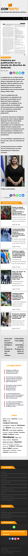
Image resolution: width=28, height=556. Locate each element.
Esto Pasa (4, 475)
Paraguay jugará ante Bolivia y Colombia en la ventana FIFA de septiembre (18, 296)
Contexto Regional (7, 500)
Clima (9, 421)
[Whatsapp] (17, 73)
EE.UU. (6, 430)
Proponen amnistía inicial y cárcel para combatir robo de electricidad (19, 316)
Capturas (14, 419)
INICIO (3, 511)
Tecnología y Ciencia (7, 496)
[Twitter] (20, 73)
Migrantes (15, 439)
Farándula (22, 432)
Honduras (8, 437)
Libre (19, 437)
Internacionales (5, 482)
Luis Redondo (7, 197)
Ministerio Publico (8, 442)
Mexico (9, 439)
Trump (19, 450)
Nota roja (4, 479)
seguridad (15, 448)
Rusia (5, 448)
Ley (16, 437)
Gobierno (11, 434)
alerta (4, 418)
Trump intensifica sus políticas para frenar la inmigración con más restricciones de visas (18, 232)
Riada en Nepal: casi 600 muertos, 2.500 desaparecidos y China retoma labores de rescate (19, 211)
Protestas (19, 446)
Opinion (3, 493)
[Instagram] (14, 73)
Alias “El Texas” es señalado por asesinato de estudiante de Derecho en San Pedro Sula (19, 275)
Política (12, 446)
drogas (14, 427)
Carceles (20, 418)
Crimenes (21, 425)
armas (8, 418)
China (5, 421)
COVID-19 (13, 425)
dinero (8, 428)
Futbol (5, 434)
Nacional (3, 472)
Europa (16, 432)
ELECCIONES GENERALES (16, 430)
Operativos (5, 446)
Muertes (18, 442)
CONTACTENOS (6, 518)
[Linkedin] (23, 73)
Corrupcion (6, 425)
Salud (9, 448)
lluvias (4, 439)
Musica (4, 444)
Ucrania (5, 452)
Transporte (13, 450)
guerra (17, 434)
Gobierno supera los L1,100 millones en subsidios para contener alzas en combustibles (18, 254)
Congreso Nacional (10, 423)
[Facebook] (10, 73)
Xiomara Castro (13, 452)
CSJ (4, 427)
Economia (19, 427)
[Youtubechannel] (18, 538)
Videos (3, 486)
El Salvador (5, 432)
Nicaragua (16, 444)
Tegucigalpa (6, 450)
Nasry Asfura (10, 444)
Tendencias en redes (7, 489)
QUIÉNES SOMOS (6, 514)
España (11, 432)
